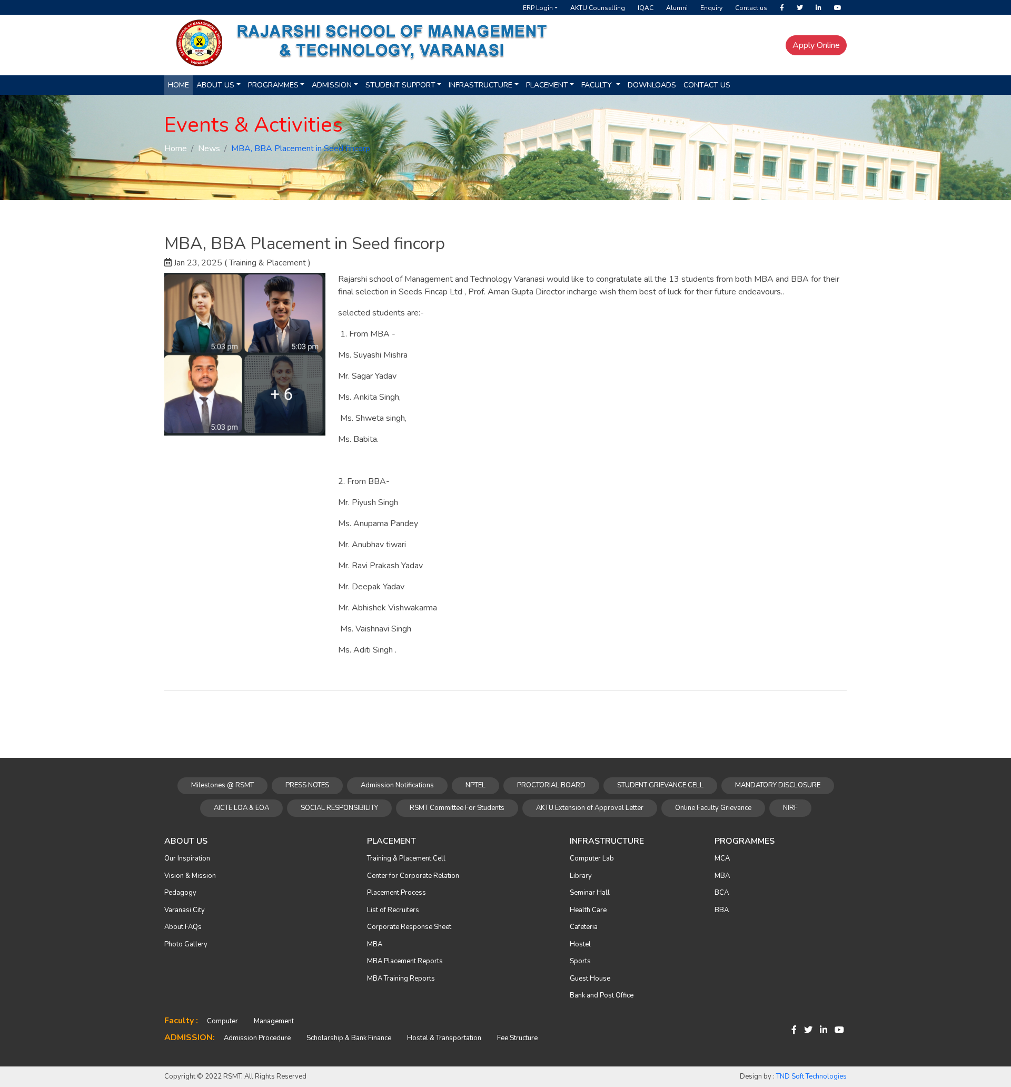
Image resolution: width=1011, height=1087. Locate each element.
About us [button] (215, 85)
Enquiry (711, 8)
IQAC (645, 8)
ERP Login (538, 8)
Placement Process (396, 892)
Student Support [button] (400, 85)
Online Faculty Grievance (713, 808)
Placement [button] (547, 85)
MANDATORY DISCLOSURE (777, 785)
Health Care (588, 910)
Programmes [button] (273, 85)
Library (581, 876)
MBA (374, 944)
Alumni (677, 8)
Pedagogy (180, 892)
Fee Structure (517, 1038)
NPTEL (475, 785)
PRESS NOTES (307, 785)
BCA (722, 892)
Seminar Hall (590, 892)
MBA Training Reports (401, 978)
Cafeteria (584, 927)
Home (178, 85)
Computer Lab (592, 858)
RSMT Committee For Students (457, 808)
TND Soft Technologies (811, 1076)
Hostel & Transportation (444, 1038)
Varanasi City (184, 910)
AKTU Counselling (597, 8)
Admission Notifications (397, 785)
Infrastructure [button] (480, 85)
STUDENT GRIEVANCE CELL (660, 785)
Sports (580, 961)
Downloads (652, 85)
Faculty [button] (597, 85)
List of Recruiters (393, 910)
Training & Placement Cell (406, 858)
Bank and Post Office (601, 995)
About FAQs (183, 927)
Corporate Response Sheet (409, 927)
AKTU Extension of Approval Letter (589, 808)
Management (274, 1021)
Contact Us (706, 85)
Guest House (590, 978)
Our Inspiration (187, 858)
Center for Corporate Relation (413, 876)
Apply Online (816, 45)
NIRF (790, 808)
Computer (222, 1021)
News (209, 148)
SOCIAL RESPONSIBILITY (339, 808)
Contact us (751, 8)
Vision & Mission (190, 876)
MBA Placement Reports (405, 961)
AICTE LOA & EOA (241, 808)
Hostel (580, 944)
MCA (722, 858)
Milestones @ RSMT (222, 785)
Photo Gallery (185, 944)
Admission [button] (332, 85)
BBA (722, 910)
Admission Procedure (257, 1038)
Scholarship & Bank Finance (348, 1038)
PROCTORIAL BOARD (551, 785)
